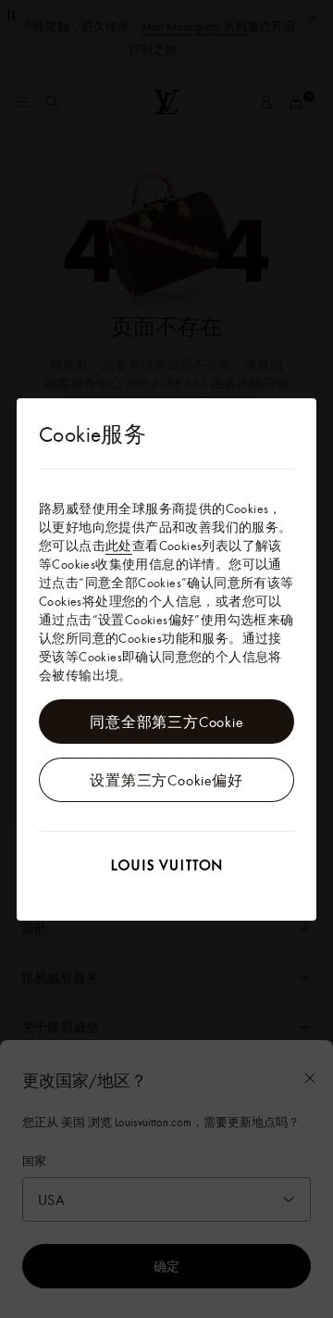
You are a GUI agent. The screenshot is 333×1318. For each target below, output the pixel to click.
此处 (118, 545)
